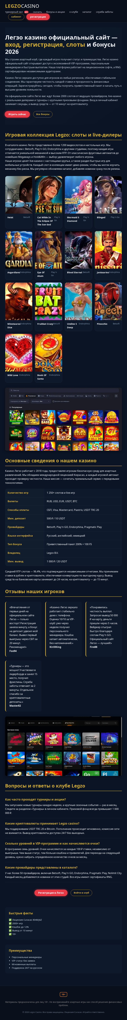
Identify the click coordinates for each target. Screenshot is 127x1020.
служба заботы (104, 11)
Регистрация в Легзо (51, 892)
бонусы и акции (55, 11)
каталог (87, 11)
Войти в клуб (81, 892)
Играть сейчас (17, 114)
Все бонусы (42, 114)
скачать (37, 11)
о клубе (73, 11)
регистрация (38, 16)
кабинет (16, 16)
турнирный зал (16, 11)
